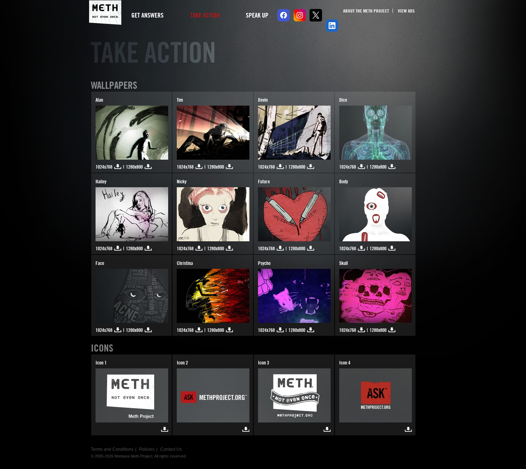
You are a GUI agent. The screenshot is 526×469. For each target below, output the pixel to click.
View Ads (406, 11)
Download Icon (164, 429)
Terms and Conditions (112, 449)
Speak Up (257, 15)
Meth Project (105, 12)
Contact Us (171, 449)
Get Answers (147, 15)
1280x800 (134, 167)
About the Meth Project (366, 11)
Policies (147, 449)
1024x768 (104, 167)
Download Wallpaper (117, 166)
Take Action (205, 15)
